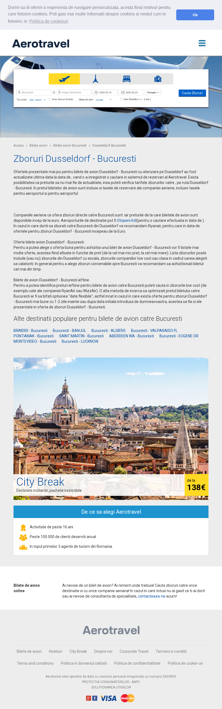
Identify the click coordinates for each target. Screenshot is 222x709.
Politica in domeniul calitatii (84, 663)
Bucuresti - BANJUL (69, 330)
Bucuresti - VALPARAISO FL (154, 330)
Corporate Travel (134, 651)
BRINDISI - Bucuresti (30, 330)
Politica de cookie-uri (185, 663)
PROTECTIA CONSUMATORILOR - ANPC (111, 682)
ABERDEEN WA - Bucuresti (131, 336)
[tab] (64, 78)
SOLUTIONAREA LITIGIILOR (111, 687)
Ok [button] (195, 15)
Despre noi (103, 651)
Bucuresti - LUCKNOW (80, 341)
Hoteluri (55, 651)
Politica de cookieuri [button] (48, 21)
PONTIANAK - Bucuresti (34, 336)
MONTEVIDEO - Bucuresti (35, 341)
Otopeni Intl (126, 220)
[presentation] (64, 78)
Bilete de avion (29, 651)
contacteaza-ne (151, 596)
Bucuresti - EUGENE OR (178, 336)
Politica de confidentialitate (137, 663)
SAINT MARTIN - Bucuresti (81, 336)
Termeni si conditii (171, 651)
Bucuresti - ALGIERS (109, 330)
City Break (78, 651)
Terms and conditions (35, 663)
